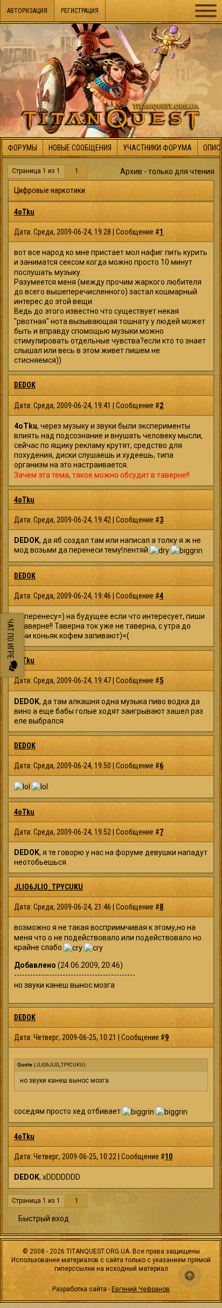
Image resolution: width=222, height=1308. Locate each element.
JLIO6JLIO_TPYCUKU (48, 887)
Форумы (22, 147)
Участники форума (157, 147)
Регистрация (80, 11)
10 (168, 1156)
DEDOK (25, 385)
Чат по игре (10, 639)
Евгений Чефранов (141, 1289)
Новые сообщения (80, 147)
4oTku (24, 212)
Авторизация (27, 11)
